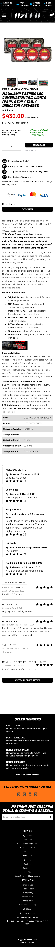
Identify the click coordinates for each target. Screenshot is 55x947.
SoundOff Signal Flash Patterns (27, 876)
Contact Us (27, 868)
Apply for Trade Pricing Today (9, 133)
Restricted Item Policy (27, 904)
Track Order (27, 839)
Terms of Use (27, 885)
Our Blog (27, 864)
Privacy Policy (27, 893)
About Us (27, 860)
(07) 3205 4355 (29, 913)
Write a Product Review (27, 680)
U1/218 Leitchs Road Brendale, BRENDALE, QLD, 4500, (29, 922)
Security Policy (27, 900)
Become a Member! (27, 774)
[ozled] (27, 15)
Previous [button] (3, 83)
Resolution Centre (27, 847)
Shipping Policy (27, 889)
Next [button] (51, 83)
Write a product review (14, 582)
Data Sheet (27, 209)
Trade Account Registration (27, 843)
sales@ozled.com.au (29, 917)
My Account (27, 835)
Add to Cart (39, 145)
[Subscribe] (50, 817)
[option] (11, 82)
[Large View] (11, 82)
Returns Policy (27, 896)
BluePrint (27, 872)
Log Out (27, 851)
